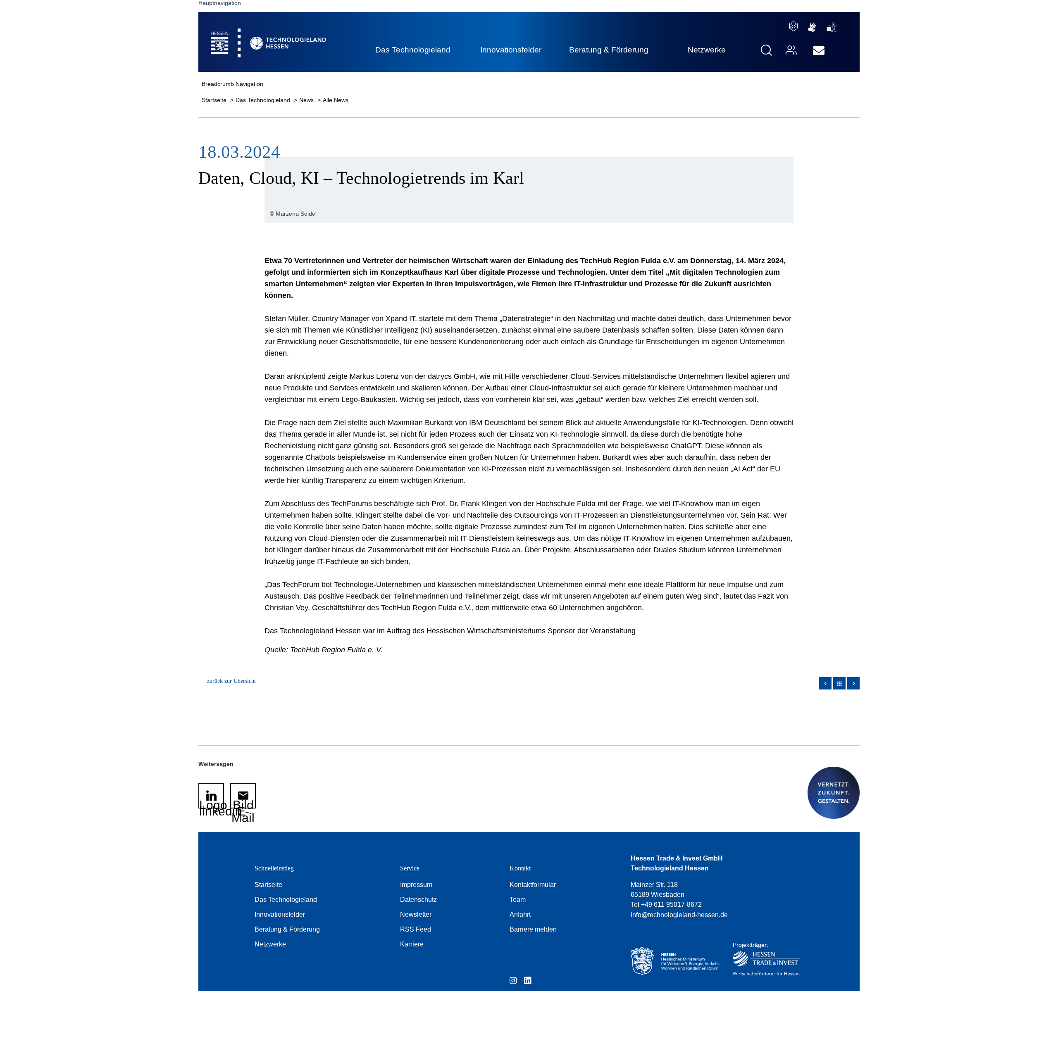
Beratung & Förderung (287, 929)
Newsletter (415, 914)
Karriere (412, 944)
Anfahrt (520, 914)
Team (518, 899)
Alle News (335, 100)
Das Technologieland (264, 100)
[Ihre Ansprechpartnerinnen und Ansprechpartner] (790, 50)
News (307, 100)
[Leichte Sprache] (793, 26)
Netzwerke (270, 944)
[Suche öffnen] (766, 50)
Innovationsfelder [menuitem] (510, 49)
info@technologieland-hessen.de (679, 914)
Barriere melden (533, 929)
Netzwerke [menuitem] (707, 49)
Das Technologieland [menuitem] (412, 49)
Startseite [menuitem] (249, 33)
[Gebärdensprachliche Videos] (812, 27)
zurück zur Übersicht (231, 681)
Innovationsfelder (280, 914)
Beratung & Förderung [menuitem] (608, 49)
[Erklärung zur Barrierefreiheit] (832, 27)
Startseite (215, 100)
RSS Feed (415, 929)
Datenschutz (418, 899)
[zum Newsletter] (818, 51)
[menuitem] (818, 51)
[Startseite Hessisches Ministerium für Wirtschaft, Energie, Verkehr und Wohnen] (673, 961)
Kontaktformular (533, 884)
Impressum (416, 884)
